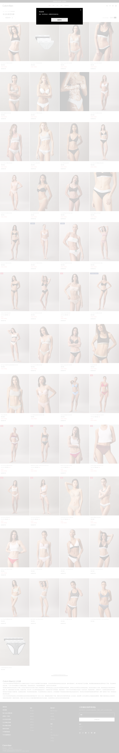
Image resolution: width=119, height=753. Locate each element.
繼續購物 (59, 20)
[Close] (81, 10)
